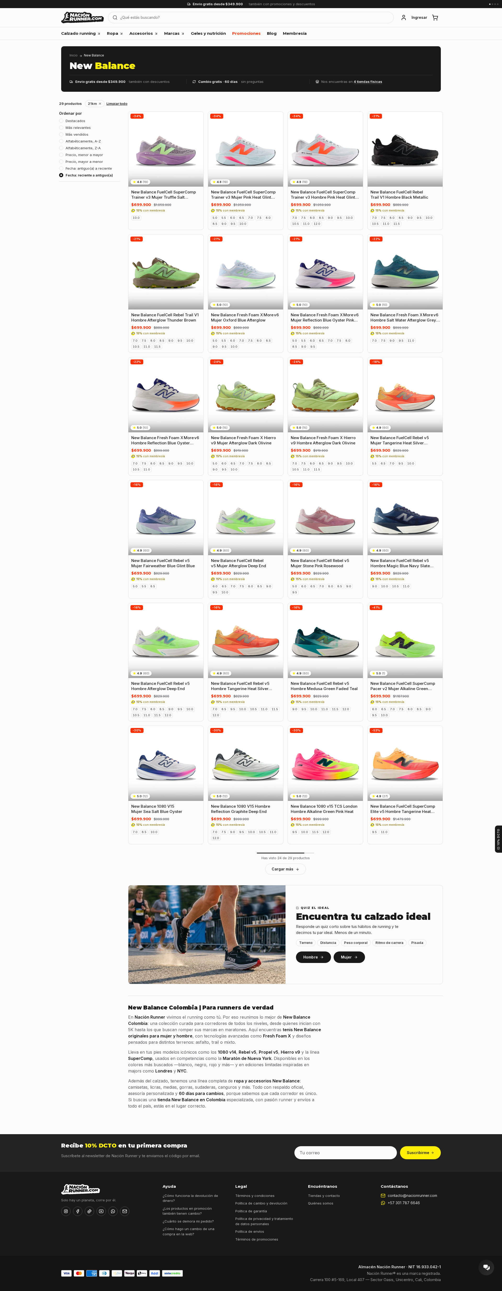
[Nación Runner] (82, 17)
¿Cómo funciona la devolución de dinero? (190, 1198)
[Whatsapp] (113, 1211)
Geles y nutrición (208, 33)
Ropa (112, 33)
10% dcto (498, 837)
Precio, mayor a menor (84, 161)
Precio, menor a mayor (84, 155)
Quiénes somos (320, 1203)
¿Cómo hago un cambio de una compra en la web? (188, 1231)
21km (92, 103)
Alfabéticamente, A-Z (83, 141)
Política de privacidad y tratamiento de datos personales (264, 1221)
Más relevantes (78, 127)
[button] (403, 17)
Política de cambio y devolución (261, 1203)
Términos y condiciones (255, 1196)
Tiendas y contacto (324, 1196)
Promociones (246, 33)
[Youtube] (101, 1211)
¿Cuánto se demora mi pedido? (188, 1221)
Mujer (346, 957)
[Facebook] (77, 1211)
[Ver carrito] (435, 17)
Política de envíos (249, 1231)
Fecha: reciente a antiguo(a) (89, 175)
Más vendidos (77, 134)
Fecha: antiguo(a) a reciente (89, 168)
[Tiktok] (89, 1211)
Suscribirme (418, 1152)
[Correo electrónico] (124, 1211)
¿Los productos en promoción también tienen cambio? (187, 1211)
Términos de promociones (256, 1239)
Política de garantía (251, 1211)
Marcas (172, 33)
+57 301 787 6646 (404, 1203)
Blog (272, 33)
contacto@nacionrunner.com (412, 1195)
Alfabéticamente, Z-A (83, 148)
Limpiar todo (116, 104)
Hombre (310, 957)
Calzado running (78, 33)
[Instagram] (66, 1211)
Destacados (75, 121)
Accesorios (141, 33)
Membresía (295, 33)
